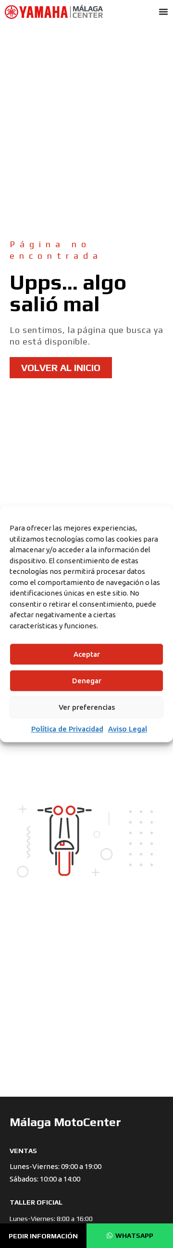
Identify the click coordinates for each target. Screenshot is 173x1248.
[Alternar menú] (163, 11)
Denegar (86, 681)
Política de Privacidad (67, 729)
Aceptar (87, 654)
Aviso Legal (127, 729)
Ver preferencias (87, 707)
